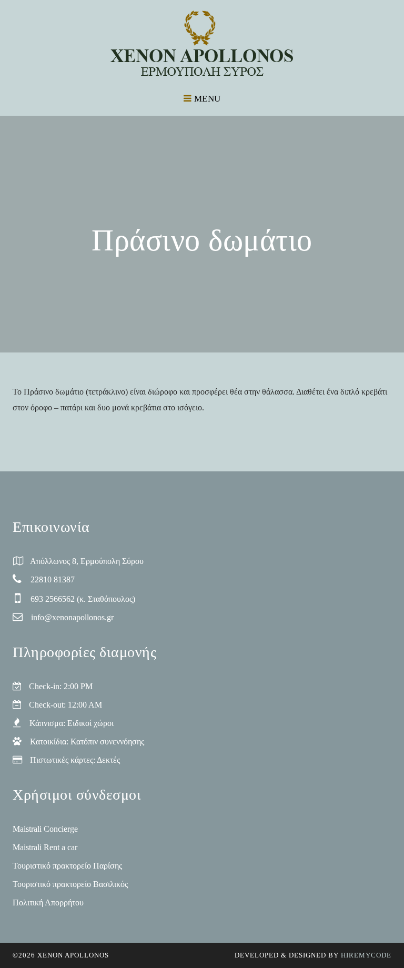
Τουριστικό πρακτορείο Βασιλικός (70, 884)
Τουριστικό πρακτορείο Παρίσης (67, 865)
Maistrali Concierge (45, 828)
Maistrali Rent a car (45, 847)
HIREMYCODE (366, 955)
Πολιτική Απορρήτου (48, 902)
